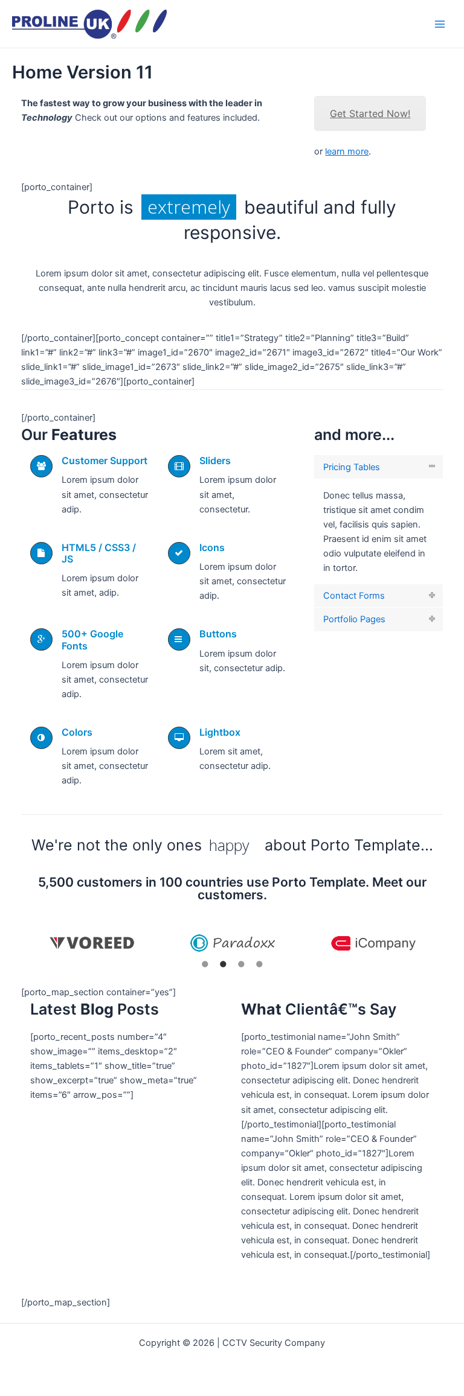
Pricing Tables (351, 467)
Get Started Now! (370, 113)
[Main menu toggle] (440, 23)
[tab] (378, 467)
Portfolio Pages (354, 619)
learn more (347, 151)
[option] (91, 943)
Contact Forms (354, 595)
